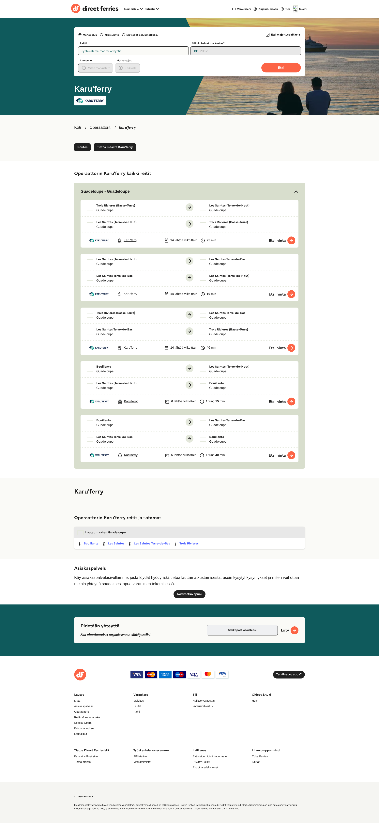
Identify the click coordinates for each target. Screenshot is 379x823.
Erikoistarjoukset (84, 728)
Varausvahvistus (203, 706)
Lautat (137, 706)
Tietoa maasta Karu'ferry (115, 147)
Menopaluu (90, 34)
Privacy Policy (201, 761)
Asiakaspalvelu (83, 706)
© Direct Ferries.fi (84, 796)
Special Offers (83, 722)
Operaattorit (100, 127)
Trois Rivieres (189, 543)
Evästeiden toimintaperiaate (210, 756)
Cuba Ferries (260, 756)
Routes (82, 147)
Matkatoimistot (142, 761)
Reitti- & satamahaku (87, 717)
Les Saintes (116, 543)
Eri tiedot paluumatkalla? (142, 34)
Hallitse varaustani (204, 700)
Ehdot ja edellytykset (205, 767)
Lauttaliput (80, 733)
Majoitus (138, 700)
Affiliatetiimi (140, 756)
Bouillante (91, 543)
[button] (189, 191)
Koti (77, 127)
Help (255, 700)
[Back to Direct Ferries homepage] (94, 9)
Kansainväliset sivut (86, 756)
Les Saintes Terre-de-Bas (152, 543)
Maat (77, 700)
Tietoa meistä (82, 761)
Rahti (136, 711)
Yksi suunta (111, 34)
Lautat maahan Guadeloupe (105, 532)
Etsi (281, 68)
